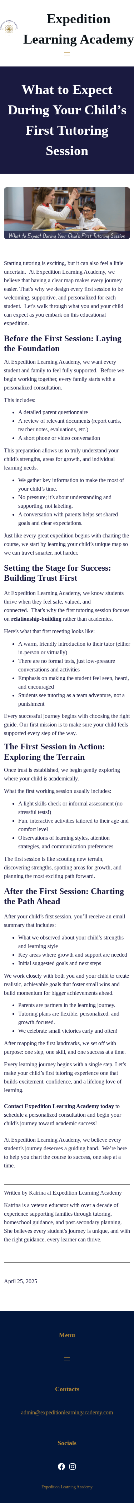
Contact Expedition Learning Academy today (59, 1106)
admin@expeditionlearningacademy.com (67, 1412)
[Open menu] (67, 53)
